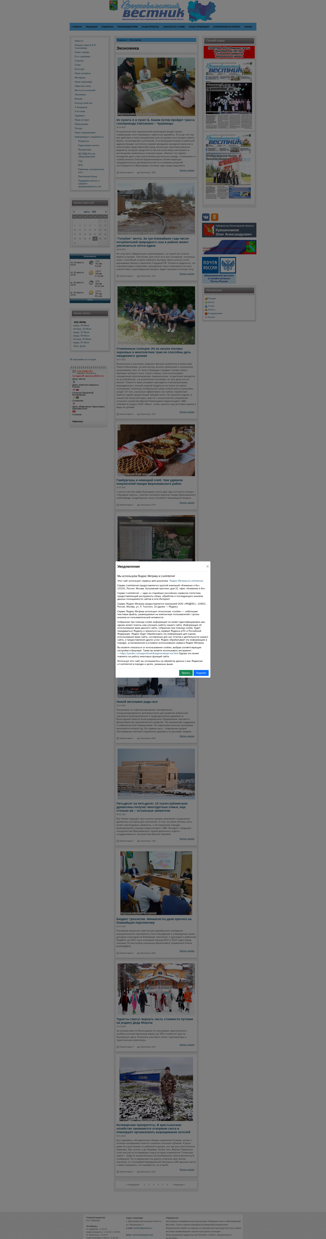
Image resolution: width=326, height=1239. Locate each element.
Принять (186, 673)
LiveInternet (196, 580)
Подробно (201, 673)
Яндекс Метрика (178, 580)
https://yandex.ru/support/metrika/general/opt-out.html (149, 653)
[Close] (208, 566)
